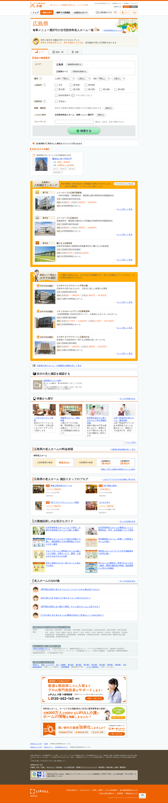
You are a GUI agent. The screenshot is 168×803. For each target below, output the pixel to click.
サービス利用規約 (111, 790)
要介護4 (94, 665)
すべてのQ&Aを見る (127, 581)
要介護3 (86, 665)
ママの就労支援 (69, 767)
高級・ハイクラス (47, 665)
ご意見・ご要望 (97, 790)
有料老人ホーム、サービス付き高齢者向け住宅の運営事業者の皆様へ (83, 713)
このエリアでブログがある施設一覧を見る (119, 479)
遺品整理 (101, 767)
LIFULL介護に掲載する (106, 793)
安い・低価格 (61, 665)
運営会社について (132, 793)
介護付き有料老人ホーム (41, 648)
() (81, 95)
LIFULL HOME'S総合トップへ (102, 3)
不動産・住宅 (34, 767)
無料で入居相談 (63, 12)
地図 (76, 52)
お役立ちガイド (81, 12)
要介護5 (102, 665)
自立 (124, 665)
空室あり (36, 665)
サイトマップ (134, 3)
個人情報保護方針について (129, 790)
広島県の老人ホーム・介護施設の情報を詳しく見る (59, 366)
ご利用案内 (126, 3)
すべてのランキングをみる (124, 184)
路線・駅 (59, 52)
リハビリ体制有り (92, 667)
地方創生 (59, 767)
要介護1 (71, 665)
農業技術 (123, 767)
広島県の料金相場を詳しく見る (123, 449)
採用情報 (120, 793)
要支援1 (110, 665)
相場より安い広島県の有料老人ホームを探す (118, 469)
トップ (36, 12)
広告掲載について (116, 3)
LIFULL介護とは (72, 790)
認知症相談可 (37, 667)
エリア (41, 52)
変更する (109, 108)
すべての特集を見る (127, 398)
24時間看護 (65, 667)
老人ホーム (51, 767)
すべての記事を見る (127, 521)
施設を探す (47, 12)
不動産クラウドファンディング (86, 767)
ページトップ (142, 797)
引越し (43, 767)
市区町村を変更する (79, 71)
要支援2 (118, 665)
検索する (86, 130)
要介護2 (78, 665)
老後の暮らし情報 (112, 767)
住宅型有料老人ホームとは (114, 30)
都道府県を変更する (74, 64)
